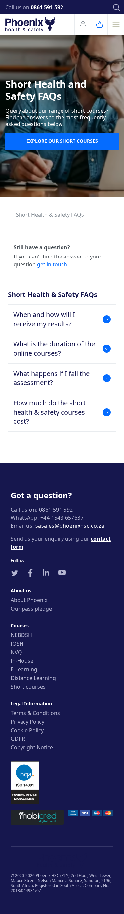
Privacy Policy (27, 721)
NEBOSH (21, 635)
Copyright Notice (32, 747)
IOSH (17, 643)
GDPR (18, 738)
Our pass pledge (31, 608)
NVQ (16, 652)
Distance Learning (33, 678)
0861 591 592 (47, 7)
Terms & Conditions (35, 713)
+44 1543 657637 (62, 517)
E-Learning (24, 669)
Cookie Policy (27, 730)
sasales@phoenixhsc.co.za (69, 525)
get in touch (52, 264)
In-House (22, 660)
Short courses (28, 686)
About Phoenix (29, 600)
